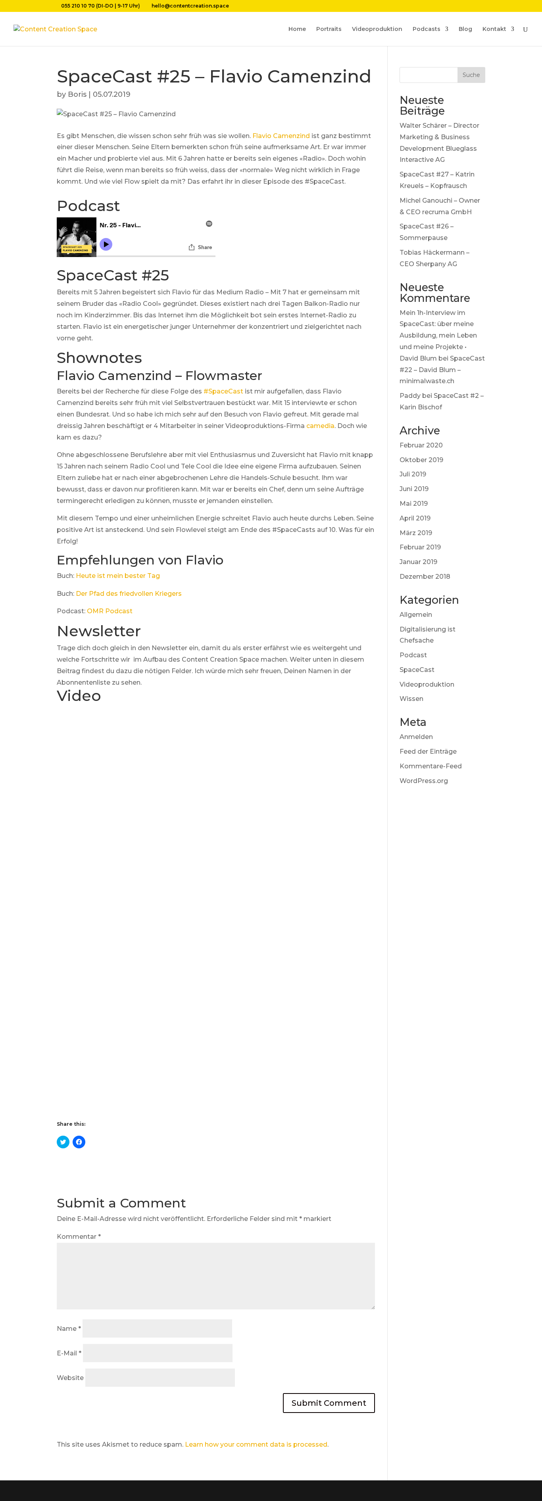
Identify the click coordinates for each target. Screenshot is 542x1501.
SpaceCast (417, 670)
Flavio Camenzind (281, 136)
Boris (77, 94)
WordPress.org (424, 781)
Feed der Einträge (428, 751)
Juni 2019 (414, 489)
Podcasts (426, 29)
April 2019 (415, 518)
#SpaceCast (223, 391)
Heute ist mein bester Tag (118, 576)
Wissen (411, 699)
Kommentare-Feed (431, 766)
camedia (320, 426)
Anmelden (416, 737)
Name (69, 1328)
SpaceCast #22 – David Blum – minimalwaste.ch (442, 370)
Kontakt (494, 29)
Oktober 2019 (421, 460)
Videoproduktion (377, 29)
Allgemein (416, 614)
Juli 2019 (413, 474)
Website (70, 1378)
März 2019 (416, 533)
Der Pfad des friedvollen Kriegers (129, 593)
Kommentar (79, 1236)
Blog (465, 29)
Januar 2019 (418, 562)
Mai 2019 (414, 503)
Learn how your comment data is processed (256, 1444)
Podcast (413, 655)
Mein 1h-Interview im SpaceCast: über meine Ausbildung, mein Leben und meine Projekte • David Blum (438, 335)
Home (297, 29)
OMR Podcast (110, 611)
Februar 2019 (420, 547)
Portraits (329, 29)
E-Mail (69, 1353)
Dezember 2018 (425, 576)
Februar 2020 (421, 445)
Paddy (410, 395)
